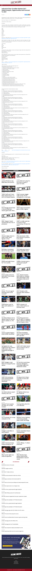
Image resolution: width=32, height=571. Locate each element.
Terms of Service (16, 563)
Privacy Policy (16, 562)
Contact (16, 560)
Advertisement (16, 561)
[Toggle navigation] (2, 5)
